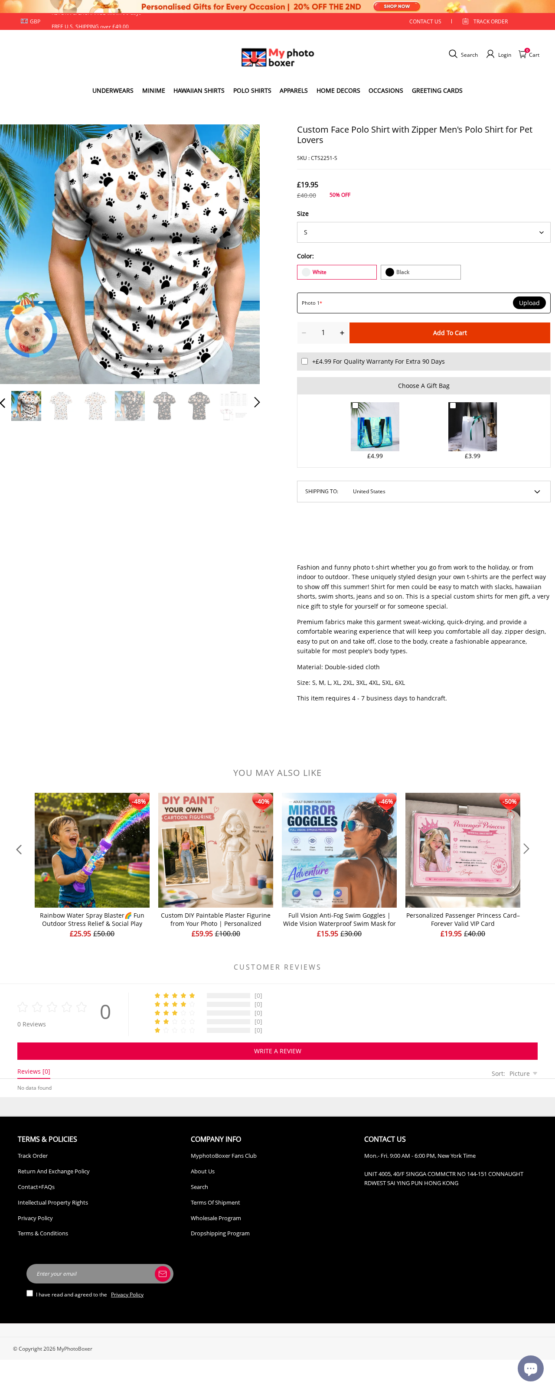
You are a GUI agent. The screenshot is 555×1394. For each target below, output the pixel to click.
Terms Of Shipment (215, 1202)
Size (303, 213)
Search (199, 1187)
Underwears (113, 90)
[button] (19, 252)
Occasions (386, 90)
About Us (203, 1171)
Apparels (294, 90)
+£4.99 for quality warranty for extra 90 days (378, 361)
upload (529, 303)
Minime (153, 90)
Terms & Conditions (43, 1233)
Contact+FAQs (36, 1187)
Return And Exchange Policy (54, 1171)
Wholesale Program (216, 1218)
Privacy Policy (35, 1218)
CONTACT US (425, 21)
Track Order (490, 21)
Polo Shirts (252, 90)
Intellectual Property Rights (53, 1202)
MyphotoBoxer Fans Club (224, 1155)
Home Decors (338, 90)
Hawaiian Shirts (199, 90)
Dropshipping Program (220, 1233)
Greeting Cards (437, 90)
